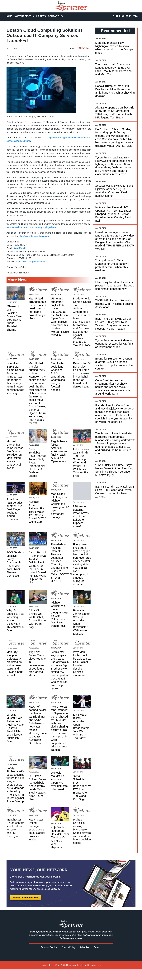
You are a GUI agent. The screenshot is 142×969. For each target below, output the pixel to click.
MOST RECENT (22, 16)
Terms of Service (49, 947)
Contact (97, 947)
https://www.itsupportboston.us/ (31, 261)
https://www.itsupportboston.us (34, 236)
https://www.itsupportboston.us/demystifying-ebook (31, 227)
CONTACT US (55, 16)
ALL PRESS (39, 16)
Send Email (19, 248)
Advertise (84, 947)
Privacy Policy (68, 947)
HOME (9, 16)
